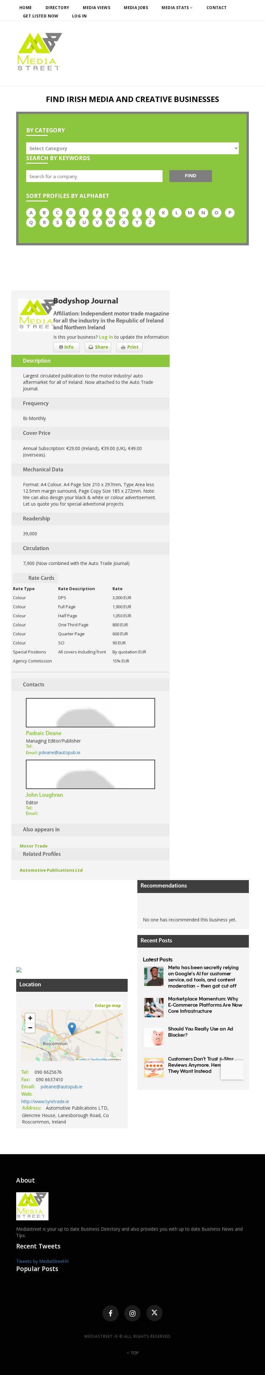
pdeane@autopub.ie (59, 752)
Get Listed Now (40, 16)
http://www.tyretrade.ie (45, 1101)
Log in (106, 337)
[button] (72, 1028)
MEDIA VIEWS (96, 7)
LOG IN (79, 16)
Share (101, 347)
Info (68, 347)
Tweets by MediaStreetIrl (42, 1261)
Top (134, 1353)
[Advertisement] (64, 920)
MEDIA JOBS (136, 7)
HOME (25, 7)
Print (132, 347)
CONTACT (217, 7)
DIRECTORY (57, 7)
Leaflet (82, 1059)
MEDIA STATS (176, 7)
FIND (190, 175)
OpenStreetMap (98, 1059)
